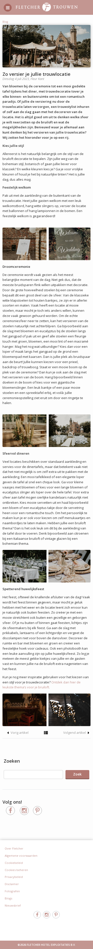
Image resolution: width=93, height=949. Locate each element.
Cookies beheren (16, 870)
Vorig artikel (19, 732)
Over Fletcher (14, 848)
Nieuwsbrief (13, 905)
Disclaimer (12, 884)
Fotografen (12, 891)
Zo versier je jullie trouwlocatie (36, 74)
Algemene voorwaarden (21, 855)
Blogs (8, 898)
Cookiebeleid (14, 863)
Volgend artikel (75, 732)
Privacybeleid (14, 877)
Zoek (77, 774)
